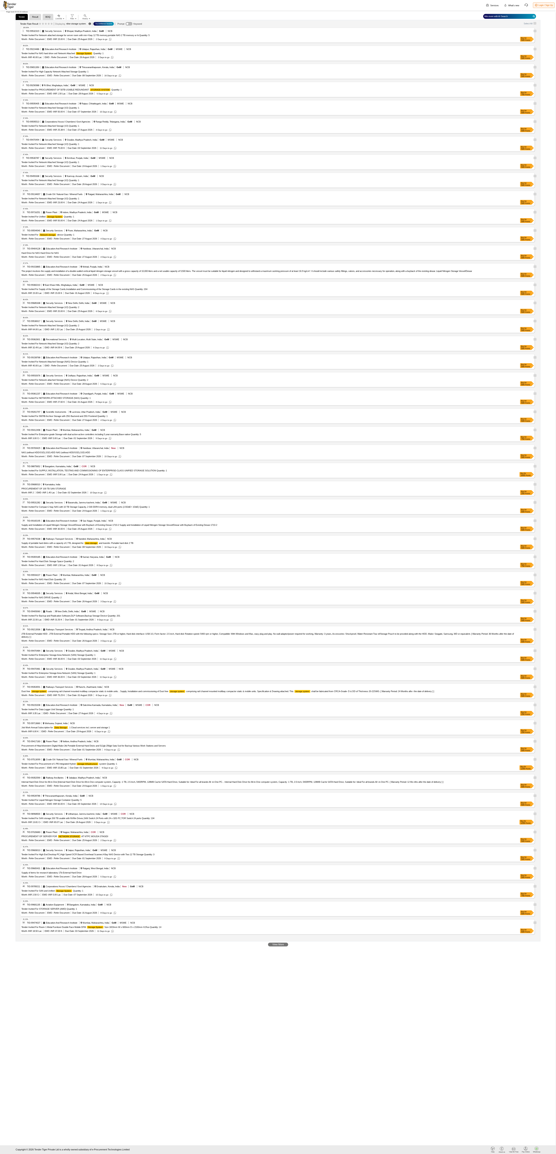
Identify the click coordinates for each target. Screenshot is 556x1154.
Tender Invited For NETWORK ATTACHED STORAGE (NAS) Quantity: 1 (56, 398)
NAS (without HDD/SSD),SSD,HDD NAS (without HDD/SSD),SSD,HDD (55, 452)
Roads (49, 611)
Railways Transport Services (59, 539)
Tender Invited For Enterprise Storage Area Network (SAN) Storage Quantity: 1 (58, 655)
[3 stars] (46, 24)
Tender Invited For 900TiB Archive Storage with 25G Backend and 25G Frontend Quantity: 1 (64, 416)
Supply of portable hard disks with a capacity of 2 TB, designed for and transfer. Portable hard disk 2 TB (77, 543)
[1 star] (40, 24)
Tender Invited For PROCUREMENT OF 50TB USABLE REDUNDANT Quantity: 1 (71, 89)
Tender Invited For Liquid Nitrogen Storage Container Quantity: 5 (51, 800)
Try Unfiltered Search (103, 24)
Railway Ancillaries (55, 777)
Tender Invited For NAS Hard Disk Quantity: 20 (43, 579)
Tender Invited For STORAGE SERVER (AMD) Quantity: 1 (49, 909)
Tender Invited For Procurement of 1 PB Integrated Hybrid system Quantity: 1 (69, 764)
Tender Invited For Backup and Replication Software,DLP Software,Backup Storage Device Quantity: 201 (70, 615)
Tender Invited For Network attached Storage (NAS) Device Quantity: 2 (54, 380)
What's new (513, 5)
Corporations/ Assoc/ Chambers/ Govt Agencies (67, 121)
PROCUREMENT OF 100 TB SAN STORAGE (43, 488)
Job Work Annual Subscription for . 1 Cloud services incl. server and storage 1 (65, 727)
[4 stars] (49, 24)
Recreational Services (56, 339)
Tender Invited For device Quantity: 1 (47, 234)
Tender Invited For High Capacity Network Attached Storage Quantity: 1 (54, 71)
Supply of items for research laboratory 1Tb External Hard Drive (51, 872)
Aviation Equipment (55, 904)
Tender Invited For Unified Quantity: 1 (47, 216)
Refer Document (36, 39)
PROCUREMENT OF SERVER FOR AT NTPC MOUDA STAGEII (64, 836)
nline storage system (76, 23)
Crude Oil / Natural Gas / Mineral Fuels (64, 194)
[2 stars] (43, 24)
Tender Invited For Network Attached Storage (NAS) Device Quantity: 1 (54, 361)
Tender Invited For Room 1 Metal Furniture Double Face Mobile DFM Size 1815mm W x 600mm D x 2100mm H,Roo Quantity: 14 (91, 927)
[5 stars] (52, 24)
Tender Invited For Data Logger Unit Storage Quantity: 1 (47, 709)
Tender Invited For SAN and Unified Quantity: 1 (52, 891)
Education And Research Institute (60, 49)
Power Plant (51, 212)
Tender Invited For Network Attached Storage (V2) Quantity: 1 (50, 108)
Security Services (53, 31)
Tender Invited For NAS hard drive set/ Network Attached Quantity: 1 (62, 53)
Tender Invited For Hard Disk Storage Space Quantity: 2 (47, 561)
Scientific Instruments (56, 412)
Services (494, 5)
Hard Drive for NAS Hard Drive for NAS (40, 253)
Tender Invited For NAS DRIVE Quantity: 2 (41, 597)
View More (278, 944)
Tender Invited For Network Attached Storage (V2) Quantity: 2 (50, 307)
